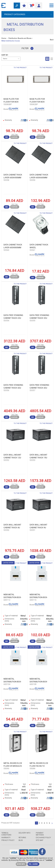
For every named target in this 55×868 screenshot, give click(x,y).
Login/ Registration (39, 5)
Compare (14, 137)
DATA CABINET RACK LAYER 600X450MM (13, 176)
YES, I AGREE (33, 864)
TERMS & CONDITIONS (6, 834)
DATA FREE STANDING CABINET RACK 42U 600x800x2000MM (39, 386)
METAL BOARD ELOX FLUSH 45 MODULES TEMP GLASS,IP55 (13, 764)
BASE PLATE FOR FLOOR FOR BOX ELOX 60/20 (11, 100)
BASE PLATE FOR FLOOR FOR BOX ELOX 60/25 (37, 100)
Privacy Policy (7, 840)
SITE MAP (39, 840)
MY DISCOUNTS (24, 6)
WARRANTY (5, 838)
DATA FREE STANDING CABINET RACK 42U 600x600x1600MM (13, 386)
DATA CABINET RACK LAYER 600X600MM (39, 176)
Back (52, 40)
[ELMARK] (3, 5)
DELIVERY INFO (24, 833)
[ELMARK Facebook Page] (42, 854)
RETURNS (22, 838)
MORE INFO (21, 864)
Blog (21, 840)
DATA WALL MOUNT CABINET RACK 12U (12, 456)
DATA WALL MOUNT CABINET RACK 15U (38, 456)
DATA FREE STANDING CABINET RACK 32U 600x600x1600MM (39, 316)
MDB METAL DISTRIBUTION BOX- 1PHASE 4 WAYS (12, 680)
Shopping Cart (30, 5)
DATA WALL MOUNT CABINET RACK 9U (38, 526)
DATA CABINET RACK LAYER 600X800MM (13, 246)
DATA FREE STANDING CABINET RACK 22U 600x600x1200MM (13, 316)
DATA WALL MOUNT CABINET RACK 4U (12, 526)
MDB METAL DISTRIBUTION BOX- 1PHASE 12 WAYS (12, 596)
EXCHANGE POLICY (43, 838)
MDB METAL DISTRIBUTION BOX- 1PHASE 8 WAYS (39, 680)
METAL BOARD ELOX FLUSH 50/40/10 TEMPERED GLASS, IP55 (39, 764)
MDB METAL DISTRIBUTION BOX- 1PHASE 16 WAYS (39, 596)
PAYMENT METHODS (40, 834)
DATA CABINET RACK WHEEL (39, 246)
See (6, 137)
